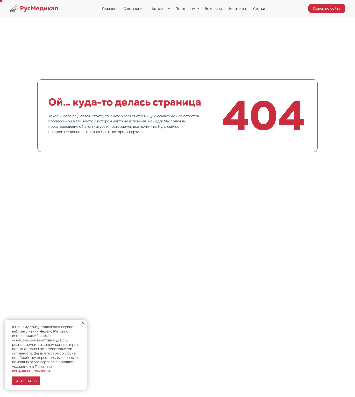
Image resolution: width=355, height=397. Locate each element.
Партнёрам (186, 8)
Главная (109, 8)
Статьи (259, 8)
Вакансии (213, 8)
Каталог (159, 8)
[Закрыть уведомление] (83, 323)
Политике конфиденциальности (32, 368)
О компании (134, 8)
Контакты (237, 8)
